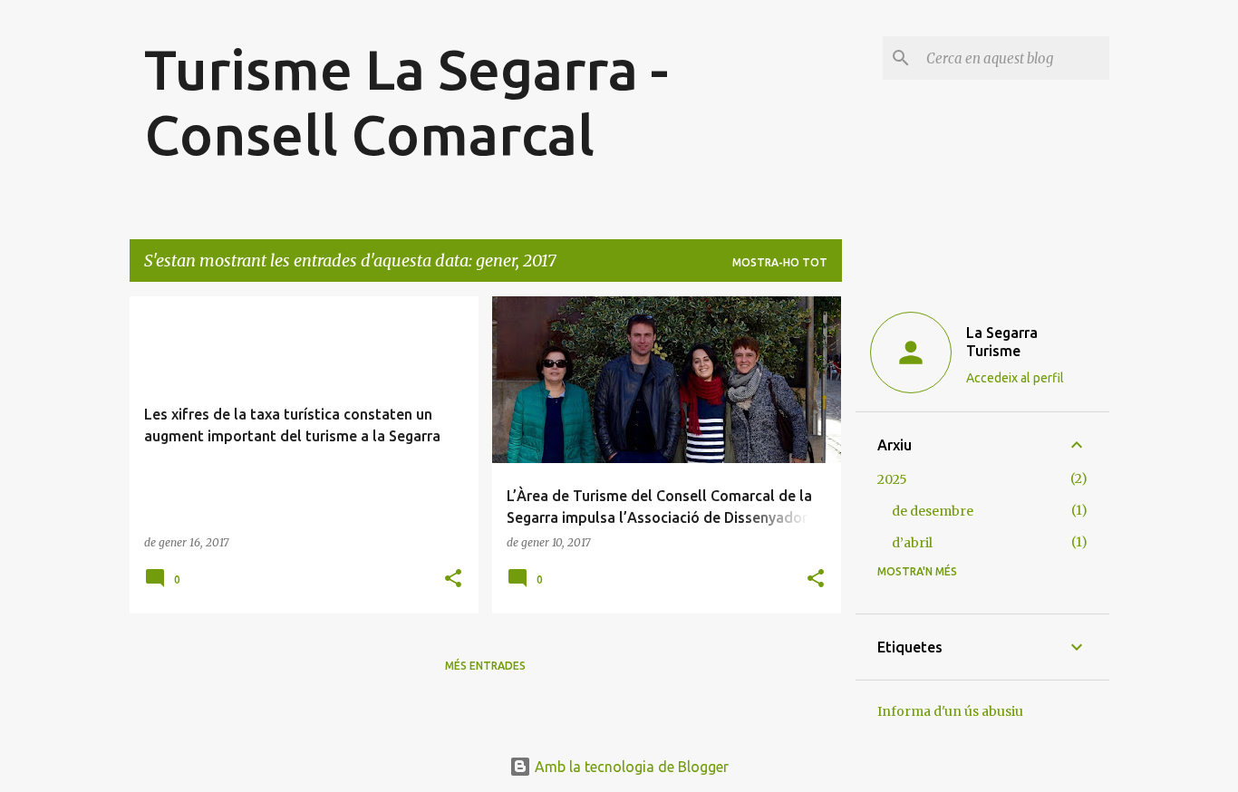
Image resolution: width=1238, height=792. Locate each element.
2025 (892, 479)
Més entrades (485, 665)
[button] (453, 579)
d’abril (912, 543)
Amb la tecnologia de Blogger (630, 766)
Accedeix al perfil (1015, 378)
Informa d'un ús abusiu (950, 711)
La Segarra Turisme (1002, 341)
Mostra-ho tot (779, 262)
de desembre (932, 511)
